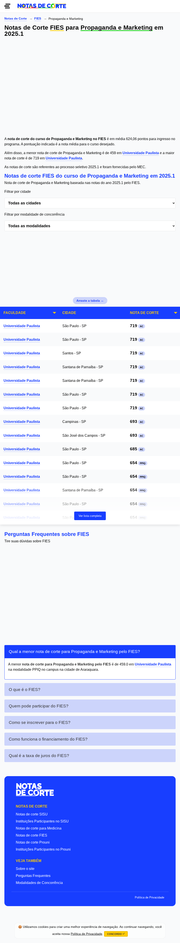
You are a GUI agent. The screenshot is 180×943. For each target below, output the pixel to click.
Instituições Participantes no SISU (42, 821)
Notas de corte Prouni (33, 842)
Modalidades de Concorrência (39, 883)
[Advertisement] (90, 87)
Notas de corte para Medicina (38, 828)
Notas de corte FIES (31, 835)
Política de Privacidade (149, 897)
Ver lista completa (90, 515)
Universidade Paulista (140, 153)
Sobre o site (25, 869)
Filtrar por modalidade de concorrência (34, 214)
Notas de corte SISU (32, 814)
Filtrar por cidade (17, 191)
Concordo (114, 934)
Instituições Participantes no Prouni (43, 849)
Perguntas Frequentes (33, 876)
